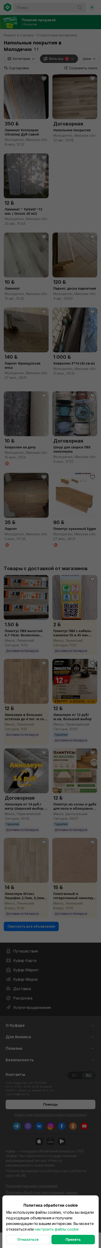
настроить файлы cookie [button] (57, 1229)
